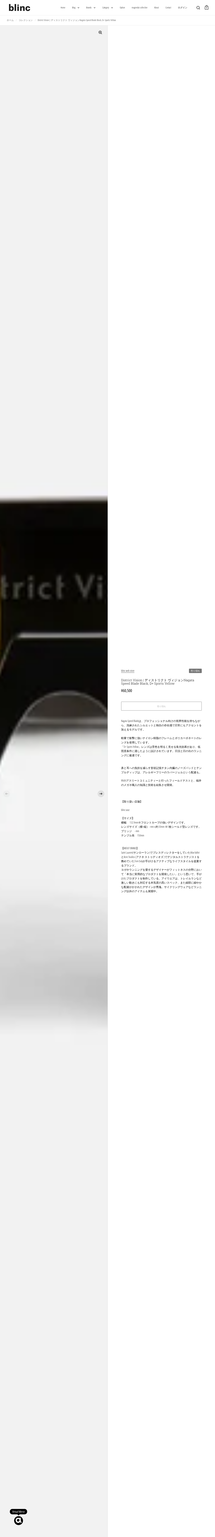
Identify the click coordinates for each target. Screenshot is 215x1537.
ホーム (10, 20)
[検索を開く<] (198, 7)
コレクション (26, 20)
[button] (6, 793)
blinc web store (127, 671)
